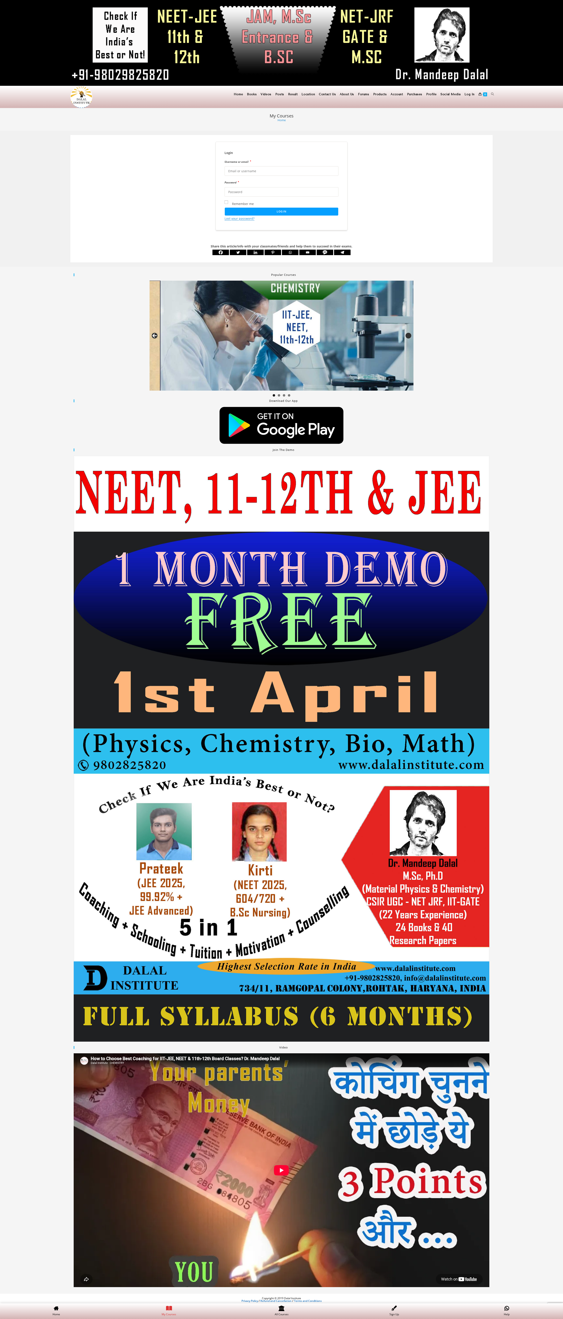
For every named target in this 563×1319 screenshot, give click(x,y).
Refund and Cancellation (276, 1301)
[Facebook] (220, 252)
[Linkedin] (255, 252)
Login (281, 211)
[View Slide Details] (281, 336)
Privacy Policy (249, 1301)
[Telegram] (342, 252)
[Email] (307, 252)
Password (232, 182)
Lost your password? (239, 218)
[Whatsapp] (290, 252)
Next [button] (408, 335)
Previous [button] (154, 335)
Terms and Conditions (308, 1301)
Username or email (238, 161)
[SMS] (325, 252)
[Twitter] (238, 252)
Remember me (243, 204)
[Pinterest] (273, 252)
